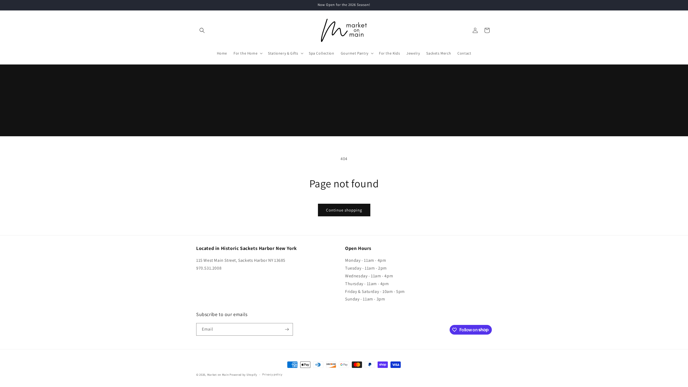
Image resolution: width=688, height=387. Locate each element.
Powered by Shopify (243, 375)
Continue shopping (344, 210)
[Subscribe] (287, 329)
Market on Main (218, 375)
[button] (202, 30)
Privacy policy (272, 374)
